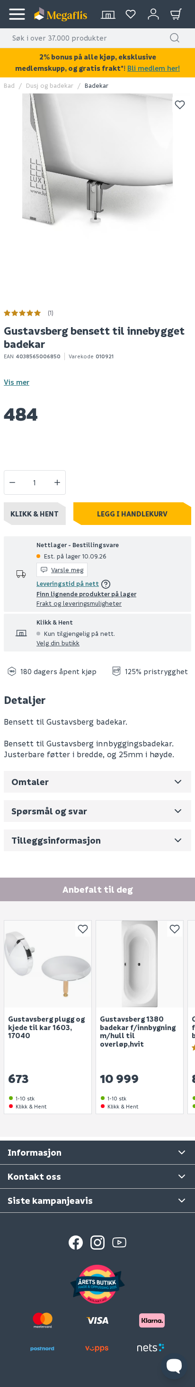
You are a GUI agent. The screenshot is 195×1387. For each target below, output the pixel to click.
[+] (57, 482)
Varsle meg (67, 570)
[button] (174, 37)
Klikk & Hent (34, 513)
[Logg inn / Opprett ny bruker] (153, 14)
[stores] (108, 14)
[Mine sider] (130, 14)
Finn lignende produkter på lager (86, 594)
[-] (12, 482)
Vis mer (16, 382)
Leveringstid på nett (67, 583)
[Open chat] (174, 1366)
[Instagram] (97, 1242)
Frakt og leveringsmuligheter (79, 603)
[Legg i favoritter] (179, 104)
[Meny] (17, 14)
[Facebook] (76, 1242)
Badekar (96, 85)
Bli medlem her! (153, 68)
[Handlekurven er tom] (176, 14)
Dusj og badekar (49, 85)
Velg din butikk (58, 643)
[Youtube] (119, 1242)
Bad (9, 85)
